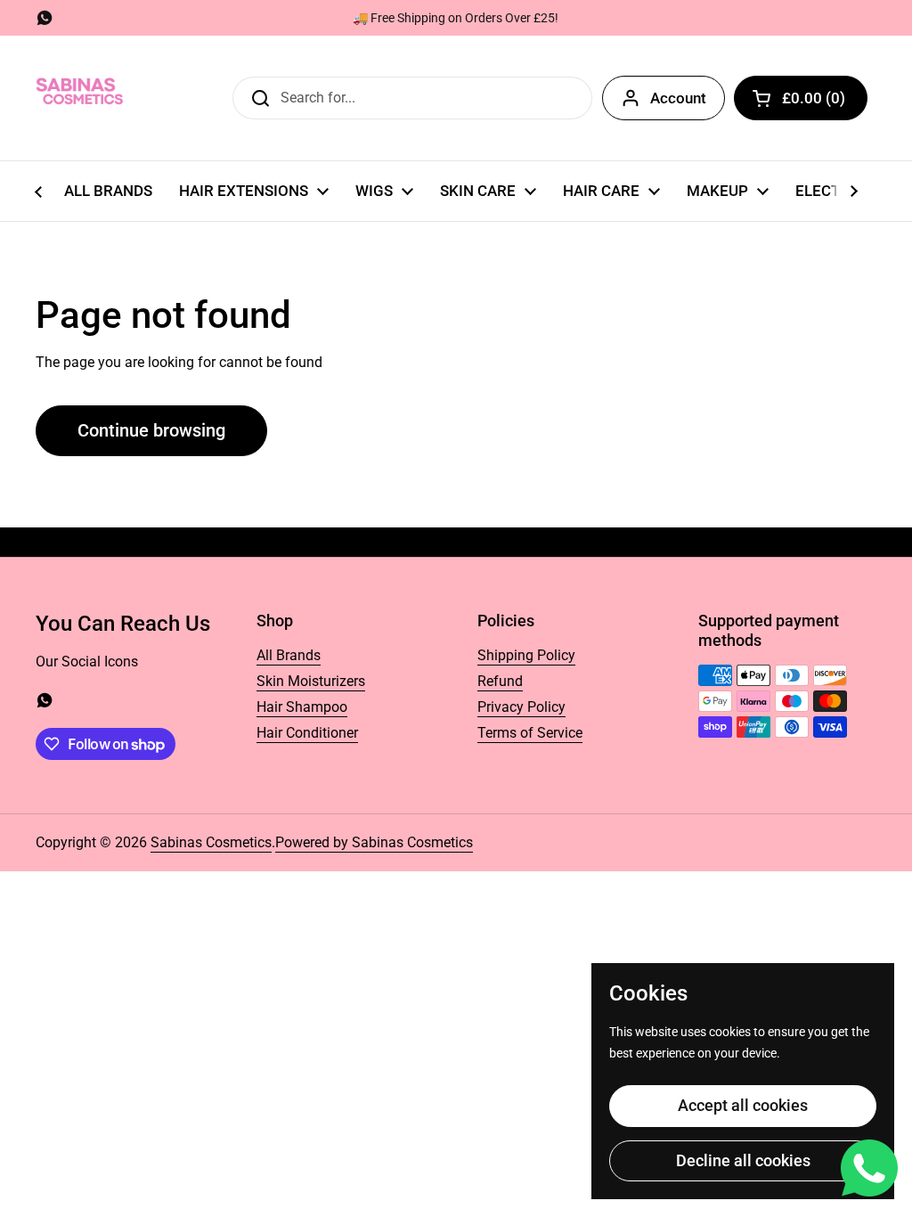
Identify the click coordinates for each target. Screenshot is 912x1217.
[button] (800, 98)
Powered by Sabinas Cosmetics (374, 842)
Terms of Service (529, 732)
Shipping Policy (526, 655)
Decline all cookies (743, 1160)
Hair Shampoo (301, 706)
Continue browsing (151, 430)
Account (678, 98)
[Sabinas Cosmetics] (80, 98)
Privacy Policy (521, 706)
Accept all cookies (743, 1105)
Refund (500, 681)
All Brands (288, 655)
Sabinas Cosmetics (211, 842)
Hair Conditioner (307, 732)
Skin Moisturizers (310, 681)
